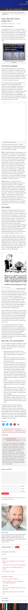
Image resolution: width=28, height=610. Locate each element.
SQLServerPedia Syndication (7, 430)
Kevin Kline (4, 532)
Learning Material (18, 9)
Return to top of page (14, 605)
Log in (20, 608)
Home (6, 9)
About (10, 9)
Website (23, 491)
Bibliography (5, 585)
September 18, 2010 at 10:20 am (13, 440)
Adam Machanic (9, 438)
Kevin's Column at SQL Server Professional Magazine (14, 565)
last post (13, 29)
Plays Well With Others (11, 432)
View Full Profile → (5, 542)
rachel (13, 23)
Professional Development (21, 432)
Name (22, 486)
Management (4, 432)
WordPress (15, 608)
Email (22, 488)
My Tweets (3, 554)
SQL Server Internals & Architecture (10, 578)
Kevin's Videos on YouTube (8, 571)
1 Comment (19, 23)
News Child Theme (16, 606)
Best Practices (22, 430)
